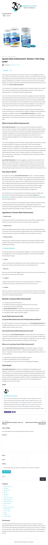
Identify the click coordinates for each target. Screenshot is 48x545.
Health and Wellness (8, 498)
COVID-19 (6, 496)
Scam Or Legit (7, 511)
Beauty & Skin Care (8, 486)
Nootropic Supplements (9, 507)
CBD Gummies (7, 490)
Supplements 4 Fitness (15, 65)
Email (3, 459)
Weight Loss (6, 514)
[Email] (15, 412)
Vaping (5, 513)
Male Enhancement (12, 56)
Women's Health (7, 516)
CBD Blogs (6, 488)
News (5, 505)
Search (3, 476)
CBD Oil (5, 492)
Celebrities (6, 494)
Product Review (7, 509)
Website (4, 464)
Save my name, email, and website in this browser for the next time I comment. (22, 467)
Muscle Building (7, 503)
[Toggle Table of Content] (10, 70)
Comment (4, 435)
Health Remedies (7, 500)
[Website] (13, 412)
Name (4, 455)
